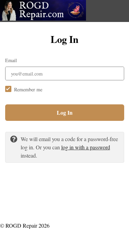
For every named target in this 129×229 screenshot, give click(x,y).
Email (11, 60)
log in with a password (85, 147)
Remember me (28, 89)
